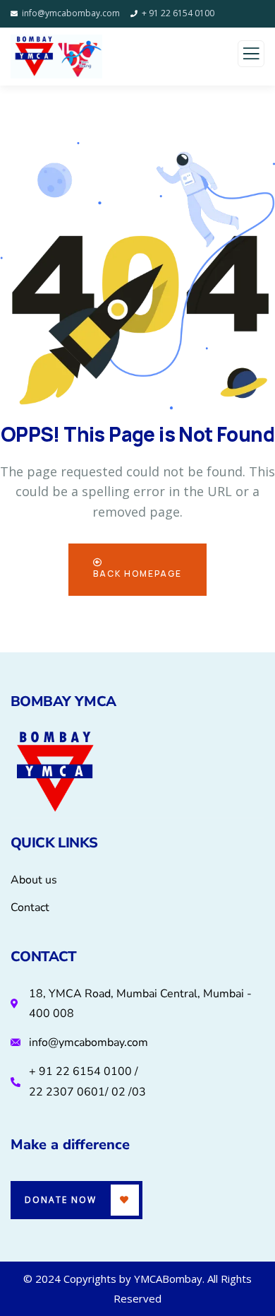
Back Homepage (137, 574)
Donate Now (61, 1200)
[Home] (55, 773)
